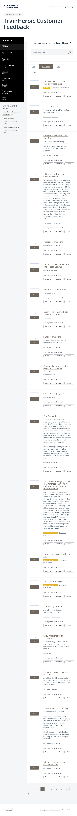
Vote (34, 87)
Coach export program (53, 393)
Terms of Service (55, 810)
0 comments (55, 87)
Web (4, 97)
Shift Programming (52, 336)
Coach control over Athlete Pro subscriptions (55, 313)
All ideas (5, 46)
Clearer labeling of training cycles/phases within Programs (55, 368)
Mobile (4, 85)
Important (59, 96)
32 (61, 789)
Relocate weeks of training (55, 708)
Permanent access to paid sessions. (55, 673)
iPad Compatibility (51, 416)
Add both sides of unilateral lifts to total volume (56, 265)
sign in (69, 7)
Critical (70, 96)
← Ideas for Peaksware (13, 15)
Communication (8, 65)
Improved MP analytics (53, 581)
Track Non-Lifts (50, 106)
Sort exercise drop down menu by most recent (54, 82)
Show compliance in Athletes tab (56, 555)
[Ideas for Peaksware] (11, 7)
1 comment (62, 585)
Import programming (53, 242)
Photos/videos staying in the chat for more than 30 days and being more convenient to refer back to (56, 485)
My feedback (7, 52)
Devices (5, 72)
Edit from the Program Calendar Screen (53, 175)
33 (67, 789)
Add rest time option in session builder (54, 763)
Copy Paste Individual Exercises (53, 637)
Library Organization (52, 606)
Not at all (49, 96)
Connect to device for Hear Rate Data (55, 136)
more (45, 458)
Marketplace (7, 78)
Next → (30, 794)
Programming (7, 91)
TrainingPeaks (44, 810)
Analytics (5, 59)
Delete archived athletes (54, 289)
